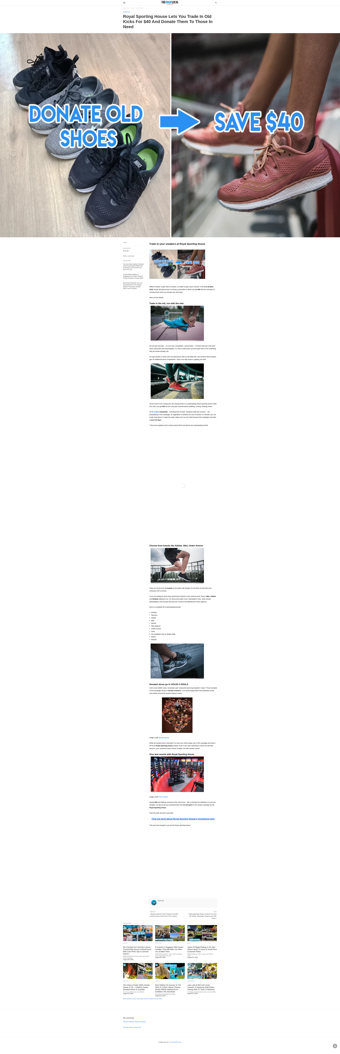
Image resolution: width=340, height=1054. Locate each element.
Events (125, 943)
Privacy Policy (158, 998)
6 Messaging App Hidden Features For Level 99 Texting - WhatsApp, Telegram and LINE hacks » (202, 916)
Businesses (139, 8)
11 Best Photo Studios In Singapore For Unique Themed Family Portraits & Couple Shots (133, 276)
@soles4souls (164, 738)
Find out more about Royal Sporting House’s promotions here (183, 819)
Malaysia (131, 1021)
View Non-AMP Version (176, 1042)
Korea (139, 1027)
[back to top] (335, 1046)
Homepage (126, 8)
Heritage (126, 981)
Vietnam (131, 1027)
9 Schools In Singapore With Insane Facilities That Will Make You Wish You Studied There (169, 949)
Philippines (143, 1021)
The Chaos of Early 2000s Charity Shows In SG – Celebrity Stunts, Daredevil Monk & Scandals (136, 987)
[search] (216, 3)
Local (132, 8)
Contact (134, 998)
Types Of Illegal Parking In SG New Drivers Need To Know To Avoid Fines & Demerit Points (202, 949)
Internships (140, 998)
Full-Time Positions (148, 998)
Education (158, 943)
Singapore (126, 1021)
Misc (188, 943)
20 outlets (155, 412)
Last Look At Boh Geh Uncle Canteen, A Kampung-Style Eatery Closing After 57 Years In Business (201, 987)
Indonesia (126, 1027)
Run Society (163, 797)
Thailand (136, 1021)
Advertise (129, 998)
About (124, 998)
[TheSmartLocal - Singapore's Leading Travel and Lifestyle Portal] (170, 2)
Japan (135, 1027)
